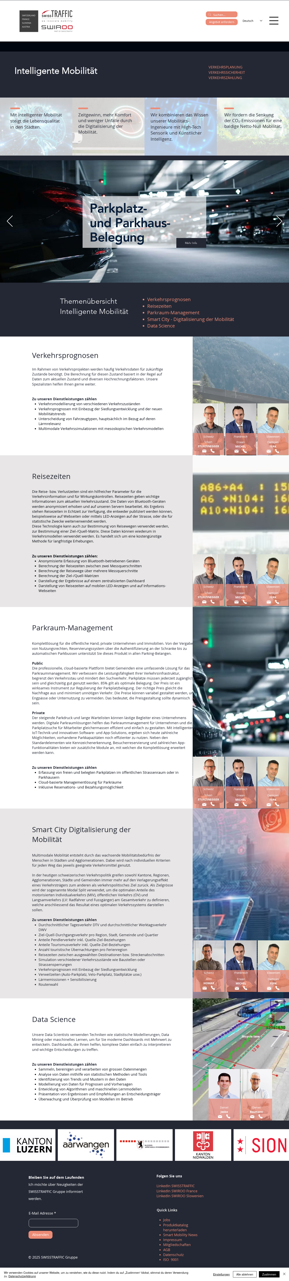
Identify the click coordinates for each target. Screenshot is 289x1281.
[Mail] (204, 451)
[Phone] (212, 450)
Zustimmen (269, 1274)
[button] (273, 21)
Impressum (172, 1239)
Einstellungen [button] (221, 1274)
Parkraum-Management (173, 312)
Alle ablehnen (244, 1274)
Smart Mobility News (180, 1234)
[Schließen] (284, 1274)
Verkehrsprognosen (169, 299)
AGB (166, 1249)
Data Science (161, 326)
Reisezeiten (159, 306)
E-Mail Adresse (41, 1213)
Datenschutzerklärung (22, 1276)
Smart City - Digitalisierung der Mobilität (190, 319)
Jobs (166, 1219)
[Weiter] (279, 221)
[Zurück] (10, 221)
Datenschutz (173, 1254)
